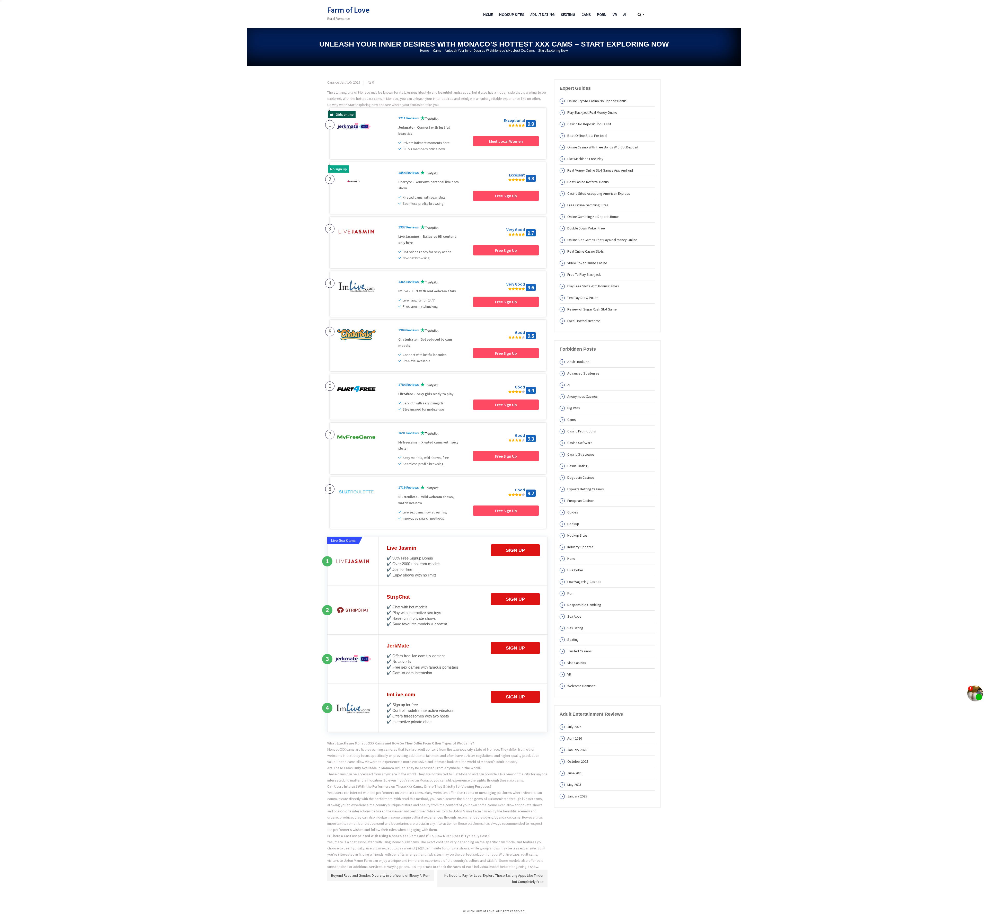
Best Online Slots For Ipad (586, 135)
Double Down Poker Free (586, 228)
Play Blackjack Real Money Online (592, 112)
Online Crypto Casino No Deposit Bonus (597, 101)
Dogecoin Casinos (580, 477)
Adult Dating (542, 14)
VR (615, 14)
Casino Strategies (580, 454)
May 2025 (574, 784)
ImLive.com (401, 694)
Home (488, 14)
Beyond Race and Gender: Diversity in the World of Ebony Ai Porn (380, 875)
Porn (602, 14)
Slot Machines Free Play (585, 158)
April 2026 (574, 738)
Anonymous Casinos (582, 396)
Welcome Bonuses (581, 686)
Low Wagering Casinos (584, 581)
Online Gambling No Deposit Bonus (593, 216)
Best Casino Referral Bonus (587, 182)
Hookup (573, 523)
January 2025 (577, 796)
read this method (415, 798)
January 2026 (577, 750)
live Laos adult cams (521, 854)
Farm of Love (348, 10)
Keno (571, 558)
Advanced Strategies (583, 373)
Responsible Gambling (584, 604)
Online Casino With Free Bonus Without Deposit (602, 147)
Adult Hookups (578, 361)
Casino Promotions (581, 431)
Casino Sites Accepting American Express (598, 193)
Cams (586, 14)
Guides (572, 512)
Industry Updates (580, 547)
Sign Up (515, 550)
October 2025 (577, 761)
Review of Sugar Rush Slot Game (592, 309)
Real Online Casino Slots (585, 251)
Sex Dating (575, 628)
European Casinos (580, 500)
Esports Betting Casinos (585, 489)
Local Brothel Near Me (583, 320)
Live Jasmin (401, 548)
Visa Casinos (576, 662)
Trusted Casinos (579, 651)
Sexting (568, 14)
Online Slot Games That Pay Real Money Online (602, 239)
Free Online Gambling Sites (587, 205)
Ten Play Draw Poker (582, 297)
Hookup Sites (511, 14)
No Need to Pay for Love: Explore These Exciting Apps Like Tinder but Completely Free (494, 878)
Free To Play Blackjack (584, 274)
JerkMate (398, 646)
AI (624, 14)
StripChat (398, 597)
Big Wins (573, 408)
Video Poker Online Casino (587, 263)
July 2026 (574, 726)
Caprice (333, 82)
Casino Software (580, 442)
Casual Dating (577, 466)
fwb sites (434, 854)
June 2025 (575, 773)
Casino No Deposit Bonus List (589, 124)
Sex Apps (574, 616)
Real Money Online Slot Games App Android (600, 170)
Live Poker (575, 570)
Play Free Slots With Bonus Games (593, 286)
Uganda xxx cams (508, 817)
